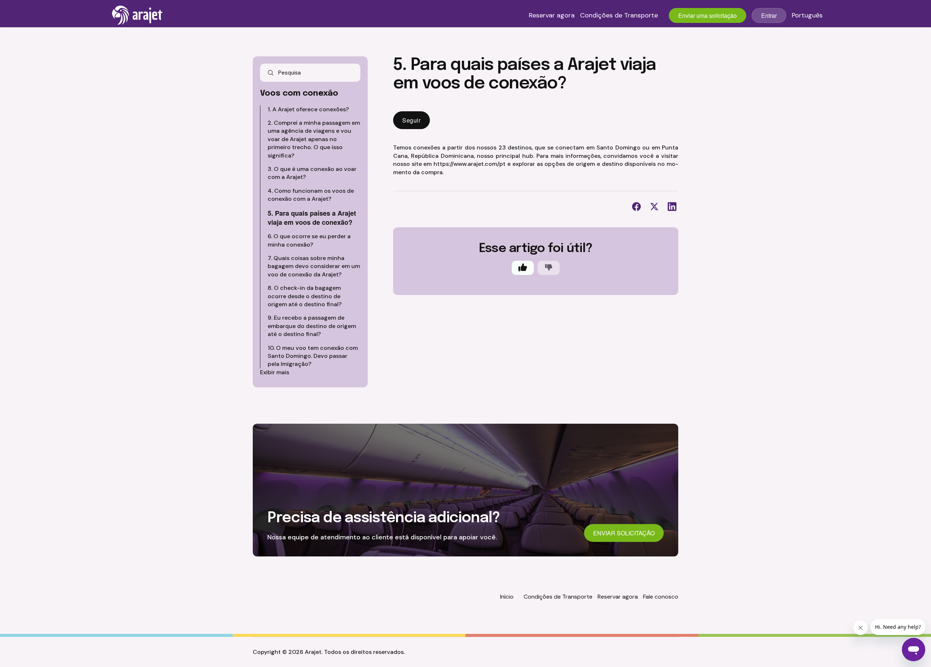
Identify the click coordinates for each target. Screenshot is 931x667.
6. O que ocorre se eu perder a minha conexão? (309, 240)
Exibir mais (274, 372)
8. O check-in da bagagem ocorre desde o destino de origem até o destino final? (304, 296)
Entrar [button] (769, 15)
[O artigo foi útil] (523, 268)
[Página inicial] (137, 15)
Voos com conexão (299, 93)
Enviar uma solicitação (707, 15)
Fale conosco (660, 596)
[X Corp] (654, 206)
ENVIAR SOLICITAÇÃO (624, 533)
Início (507, 596)
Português (807, 16)
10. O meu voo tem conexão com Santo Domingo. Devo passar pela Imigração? (313, 356)
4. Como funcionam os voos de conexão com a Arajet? (311, 195)
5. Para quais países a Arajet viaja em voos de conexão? (312, 217)
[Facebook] (636, 206)
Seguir (411, 120)
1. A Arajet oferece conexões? (308, 109)
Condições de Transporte (619, 15)
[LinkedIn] (672, 206)
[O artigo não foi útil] (549, 268)
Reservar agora (552, 15)
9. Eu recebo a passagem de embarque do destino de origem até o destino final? (312, 326)
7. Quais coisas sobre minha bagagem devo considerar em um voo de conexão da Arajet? (314, 266)
